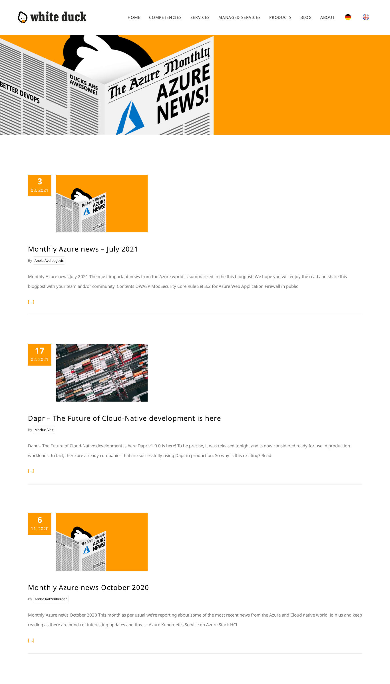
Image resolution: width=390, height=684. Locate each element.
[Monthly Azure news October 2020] (102, 542)
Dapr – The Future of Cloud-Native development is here (124, 418)
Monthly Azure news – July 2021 (83, 249)
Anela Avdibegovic (49, 260)
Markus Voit (44, 429)
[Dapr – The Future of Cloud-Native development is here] (102, 373)
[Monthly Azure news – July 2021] (102, 203)
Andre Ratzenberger (51, 599)
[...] (31, 301)
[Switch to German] (348, 17)
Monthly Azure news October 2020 (88, 587)
